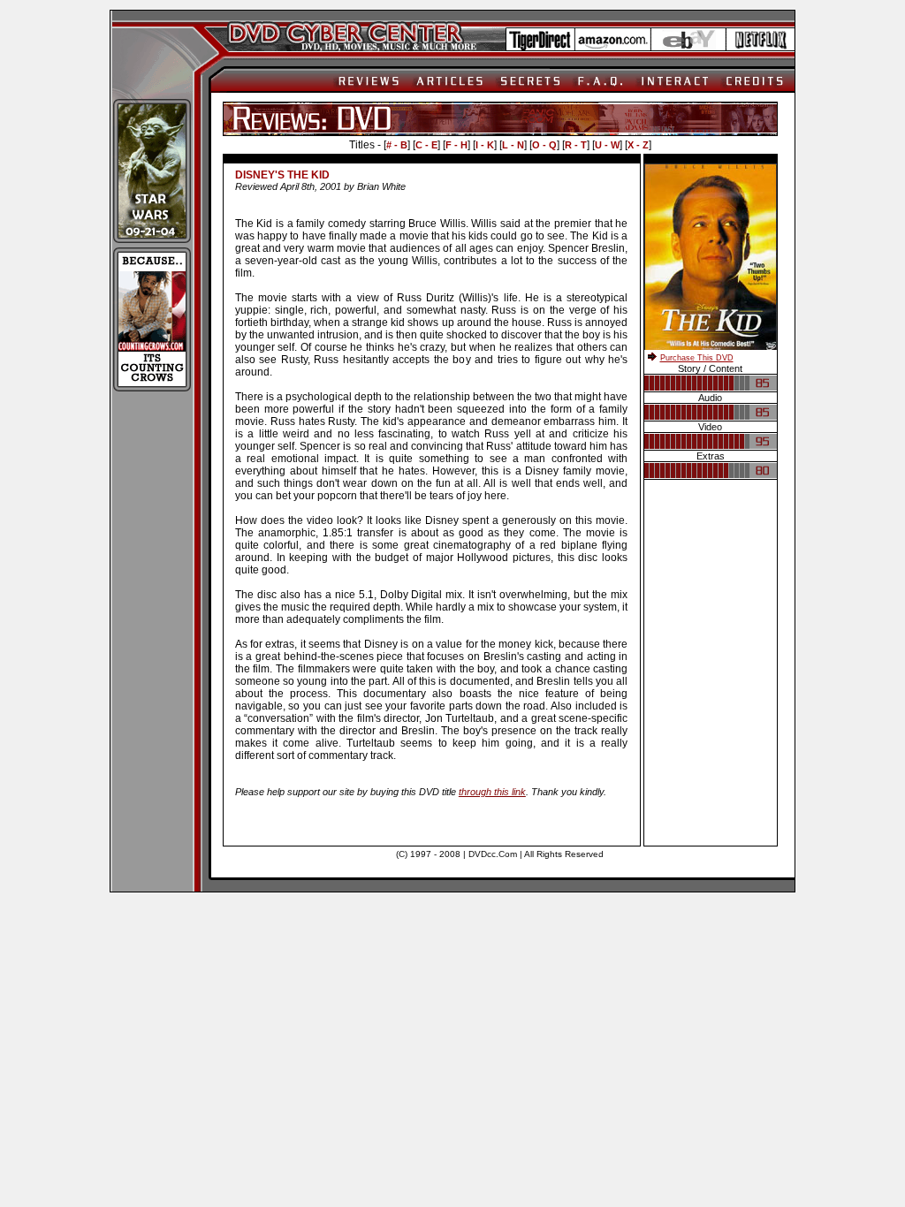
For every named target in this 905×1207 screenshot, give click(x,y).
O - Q (544, 145)
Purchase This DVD (697, 357)
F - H (456, 145)
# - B (396, 145)
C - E (426, 145)
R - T (576, 145)
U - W (607, 145)
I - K (484, 145)
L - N (513, 145)
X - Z (638, 145)
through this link (492, 791)
